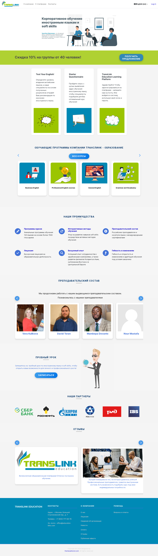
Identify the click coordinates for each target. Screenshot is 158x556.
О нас (83, 512)
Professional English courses (63, 188)
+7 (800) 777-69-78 (63, 519)
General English (94, 188)
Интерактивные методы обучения (79, 230)
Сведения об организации (91, 521)
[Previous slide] (17, 298)
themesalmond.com (72, 551)
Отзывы (84, 534)
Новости (84, 525)
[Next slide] (141, 298)
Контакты (52, 4)
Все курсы (79, 156)
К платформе (40, 4)
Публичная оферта (88, 538)
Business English (32, 188)
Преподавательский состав (125, 229)
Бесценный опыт (76, 250)
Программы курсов (33, 229)
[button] (140, 4)
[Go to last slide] (17, 442)
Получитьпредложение (131, 57)
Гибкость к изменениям (123, 250)
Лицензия (28, 250)
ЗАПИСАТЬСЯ (46, 375)
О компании (28, 4)
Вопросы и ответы (121, 512)
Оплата (84, 530)
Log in (153, 4)
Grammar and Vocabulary (126, 188)
